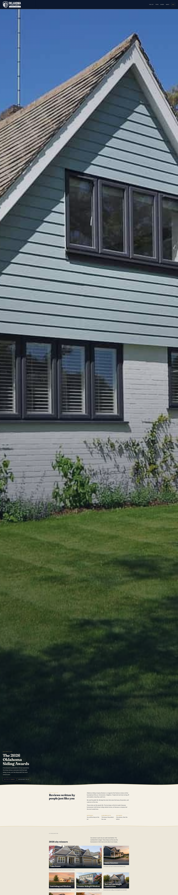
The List (151, 4)
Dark (173, 4)
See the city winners (9, 779)
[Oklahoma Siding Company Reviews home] (75, 4)
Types (157, 4)
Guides (162, 4)
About (167, 4)
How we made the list (23, 779)
